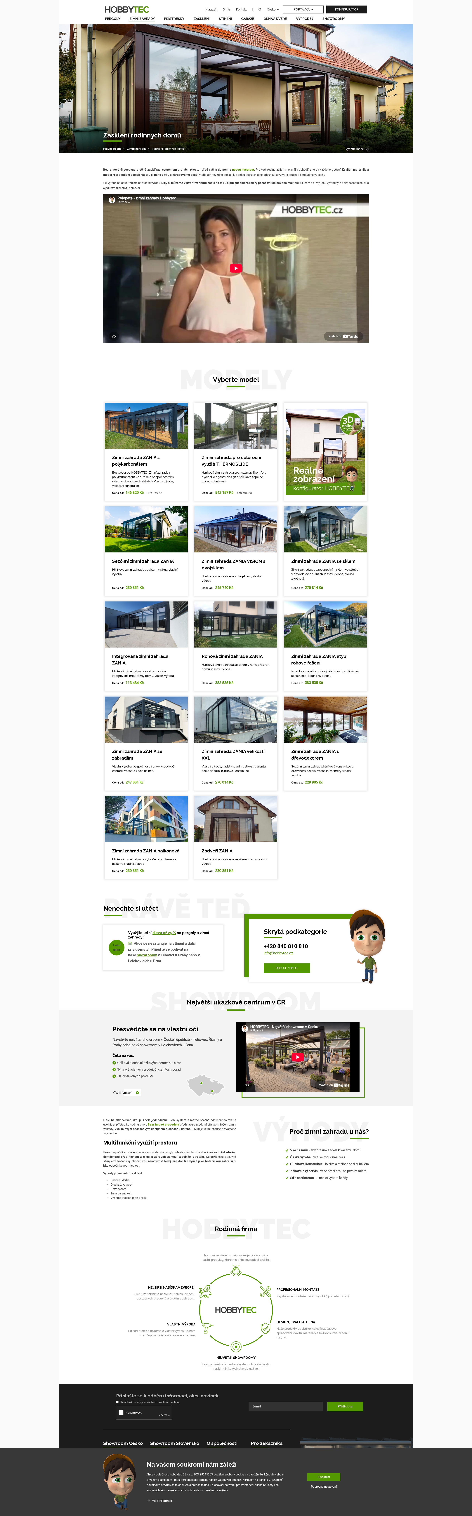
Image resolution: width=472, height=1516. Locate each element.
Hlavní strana (112, 149)
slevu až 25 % (164, 933)
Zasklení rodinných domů (168, 149)
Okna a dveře (275, 19)
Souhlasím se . (150, 1402)
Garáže (247, 19)
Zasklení (202, 19)
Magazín (211, 9)
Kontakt (241, 9)
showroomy (147, 955)
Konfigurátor (346, 9)
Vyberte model (355, 149)
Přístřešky (174, 19)
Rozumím (324, 1477)
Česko (271, 9)
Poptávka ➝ (303, 9)
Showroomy (333, 19)
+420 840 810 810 (286, 946)
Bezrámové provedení (163, 1124)
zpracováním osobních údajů (159, 1402)
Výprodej (304, 19)
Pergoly (112, 19)
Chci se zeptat (287, 968)
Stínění (225, 19)
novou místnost (243, 169)
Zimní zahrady (142, 19)
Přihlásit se (345, 1406)
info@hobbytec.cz (278, 953)
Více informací (122, 1092)
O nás (226, 9)
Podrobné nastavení (324, 1486)
